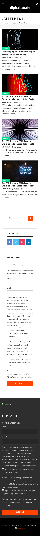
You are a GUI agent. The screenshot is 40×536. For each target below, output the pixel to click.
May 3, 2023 (18, 102)
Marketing (5, 48)
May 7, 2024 (18, 57)
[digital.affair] (20, 8)
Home (6, 23)
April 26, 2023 (18, 189)
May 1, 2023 (18, 147)
